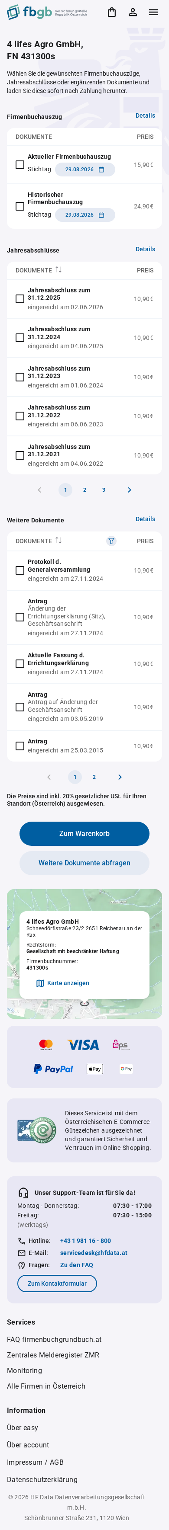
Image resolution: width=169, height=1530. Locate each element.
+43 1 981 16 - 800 (85, 1240)
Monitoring (24, 1371)
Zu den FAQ (77, 1264)
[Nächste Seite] (129, 490)
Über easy (23, 1428)
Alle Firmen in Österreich (46, 1386)
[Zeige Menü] (153, 12)
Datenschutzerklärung (42, 1480)
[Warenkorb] (111, 12)
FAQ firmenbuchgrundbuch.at (54, 1339)
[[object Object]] (111, 541)
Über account (28, 1445)
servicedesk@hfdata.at (93, 1252)
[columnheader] (66, 270)
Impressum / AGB (35, 1462)
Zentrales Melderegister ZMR (53, 1355)
